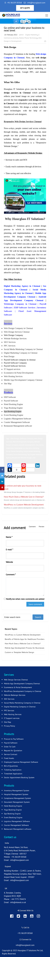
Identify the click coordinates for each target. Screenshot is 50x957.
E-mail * (9, 549)
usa (26, 448)
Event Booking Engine (13, 817)
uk (24, 448)
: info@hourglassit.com (35, 2)
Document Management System (17, 802)
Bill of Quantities (11, 766)
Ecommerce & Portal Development (18, 687)
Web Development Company (23, 442)
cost (33, 458)
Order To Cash (9, 746)
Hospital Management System (16, 794)
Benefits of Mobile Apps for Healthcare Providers (24, 639)
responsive (10, 448)
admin (21, 35)
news (30, 448)
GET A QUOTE (25, 8)
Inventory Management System (16, 790)
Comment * (11, 574)
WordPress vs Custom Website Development (24, 504)
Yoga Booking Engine (13, 810)
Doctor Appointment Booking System (19, 777)
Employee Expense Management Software (21, 762)
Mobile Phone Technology (28, 38)
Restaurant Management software (17, 829)
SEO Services (9, 699)
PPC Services (9, 710)
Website (9, 562)
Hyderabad (18, 448)
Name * (9, 537)
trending (36, 448)
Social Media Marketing (14, 451)
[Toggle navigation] (46, 15)
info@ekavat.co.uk (18, 902)
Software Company (26, 438)
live (37, 445)
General (15, 38)
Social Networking (20, 454)
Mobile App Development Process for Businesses (24, 648)
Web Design (14, 438)
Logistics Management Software (17, 821)
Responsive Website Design (22, 458)
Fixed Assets (9, 758)
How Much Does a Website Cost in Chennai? (24, 496)
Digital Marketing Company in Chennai (20, 706)
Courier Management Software (16, 825)
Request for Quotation (13, 750)
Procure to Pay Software (13, 739)
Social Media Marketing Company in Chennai (22, 703)
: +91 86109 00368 (14, 2)
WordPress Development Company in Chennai (22, 691)
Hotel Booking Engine (13, 806)
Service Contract (10, 754)
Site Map (7, 722)
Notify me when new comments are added (25, 599)
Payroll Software (10, 743)
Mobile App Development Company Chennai (22, 683)
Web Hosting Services (12, 714)
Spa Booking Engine (12, 813)
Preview (41, 527)
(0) (45, 41)
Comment (32, 527)
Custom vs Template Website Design (19, 652)
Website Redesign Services (14, 695)
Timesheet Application (13, 773)
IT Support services (11, 718)
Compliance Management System (17, 798)
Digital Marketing (31, 35)
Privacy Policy (9, 726)
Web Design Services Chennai (16, 679)
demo (41, 445)
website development (27, 445)
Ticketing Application (12, 770)
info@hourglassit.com (19, 860)
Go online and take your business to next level (24, 29)
